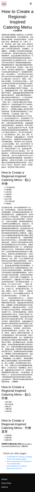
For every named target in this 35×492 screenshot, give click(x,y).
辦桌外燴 (20, 303)
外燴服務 (30, 69)
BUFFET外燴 (12, 127)
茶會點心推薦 (9, 349)
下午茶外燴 (15, 114)
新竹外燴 (14, 56)
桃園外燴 (24, 446)
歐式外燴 (25, 148)
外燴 (3, 158)
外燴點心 (20, 109)
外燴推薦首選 (9, 90)
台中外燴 (4, 379)
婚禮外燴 (13, 46)
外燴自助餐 (17, 93)
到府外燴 (17, 256)
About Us (4, 487)
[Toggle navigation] (30, 4)
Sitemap (4, 479)
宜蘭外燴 (17, 279)
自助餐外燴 (20, 214)
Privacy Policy (6, 483)
